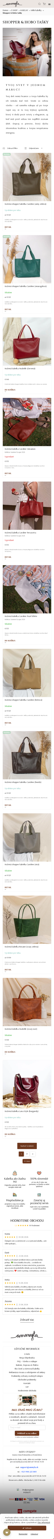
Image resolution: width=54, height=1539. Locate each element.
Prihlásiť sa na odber (27, 1433)
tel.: (27, 1471)
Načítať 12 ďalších (27, 1146)
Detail (8, 227)
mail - (27, 1467)
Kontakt (27, 1383)
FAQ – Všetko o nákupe (27, 1361)
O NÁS (27, 1354)
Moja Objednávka (27, 1357)
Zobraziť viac (27, 1319)
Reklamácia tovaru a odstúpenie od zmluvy (27, 1372)
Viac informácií (43, 1522)
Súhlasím (28, 1528)
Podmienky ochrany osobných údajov (27, 1376)
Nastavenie (23, 1534)
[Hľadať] (39, 4)
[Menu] (49, 4)
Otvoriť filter (10, 148)
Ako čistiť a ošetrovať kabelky (27, 1368)
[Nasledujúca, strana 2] (27, 1154)
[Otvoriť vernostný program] (6, 1532)
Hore (28, 1161)
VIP (27, 1387)
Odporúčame (34, 148)
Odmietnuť (34, 1534)
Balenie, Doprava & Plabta (27, 1365)
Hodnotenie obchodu (27, 1220)
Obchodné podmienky (27, 1379)
